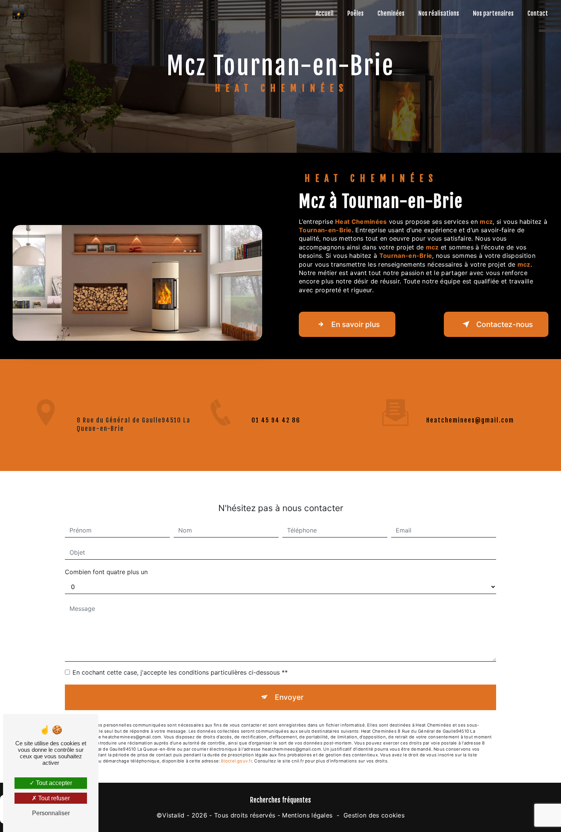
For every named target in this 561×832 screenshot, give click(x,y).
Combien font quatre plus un (106, 572)
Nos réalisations (438, 13)
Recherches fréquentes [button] (280, 800)
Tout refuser (53, 798)
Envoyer (289, 697)
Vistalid (173, 815)
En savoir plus (355, 324)
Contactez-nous (504, 324)
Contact (537, 13)
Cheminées (391, 13)
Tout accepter (53, 783)
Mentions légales (307, 815)
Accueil (325, 13)
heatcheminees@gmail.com (470, 420)
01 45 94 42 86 (275, 420)
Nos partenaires (493, 13)
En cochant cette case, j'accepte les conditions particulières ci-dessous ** (180, 672)
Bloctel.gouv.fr (236, 761)
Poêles (355, 13)
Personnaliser (51, 813)
